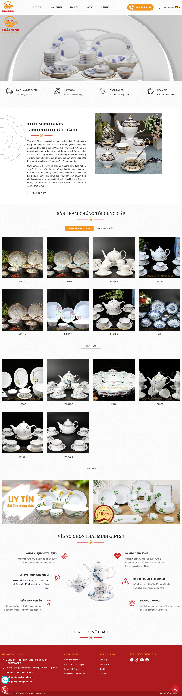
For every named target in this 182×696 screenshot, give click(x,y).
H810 (114, 404)
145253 (23, 456)
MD (159, 334)
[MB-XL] (22, 257)
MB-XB (68, 281)
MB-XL (22, 281)
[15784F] (114, 257)
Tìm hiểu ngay (39, 193)
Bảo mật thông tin (72, 669)
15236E (159, 404)
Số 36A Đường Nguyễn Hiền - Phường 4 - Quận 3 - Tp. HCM (32, 668)
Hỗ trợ (89, 7)
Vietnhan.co (175, 693)
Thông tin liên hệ (12, 654)
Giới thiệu (38, 7)
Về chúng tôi (107, 654)
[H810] (114, 380)
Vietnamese (169, 7)
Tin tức (74, 7)
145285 (114, 334)
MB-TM (23, 334)
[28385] (22, 380)
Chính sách (71, 654)
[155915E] (68, 380)
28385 (22, 404)
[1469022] (68, 432)
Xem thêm (91, 346)
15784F (114, 281)
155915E (68, 404)
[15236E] (159, 380)
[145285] (114, 310)
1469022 (68, 456)
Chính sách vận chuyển (74, 664)
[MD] (159, 310)
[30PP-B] (68, 310)
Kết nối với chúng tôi (143, 654)
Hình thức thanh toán (73, 660)
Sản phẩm (56, 7)
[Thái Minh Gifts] (8, 7)
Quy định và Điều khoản (74, 674)
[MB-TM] (22, 310)
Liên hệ (105, 7)
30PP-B (68, 334)
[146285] (159, 257)
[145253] (22, 432)
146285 (159, 281)
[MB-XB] (68, 257)
